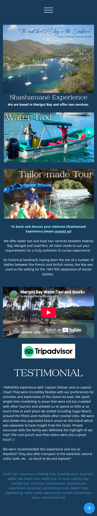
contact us (62, 231)
